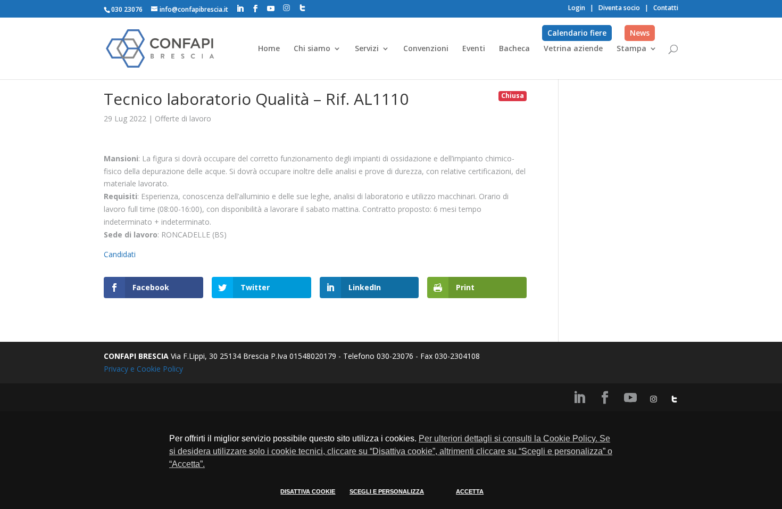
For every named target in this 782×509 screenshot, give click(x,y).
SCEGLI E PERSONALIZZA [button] (387, 491)
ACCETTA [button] (470, 491)
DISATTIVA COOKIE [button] (307, 491)
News (640, 33)
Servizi (367, 49)
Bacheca (514, 49)
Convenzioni (425, 49)
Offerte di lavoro (183, 118)
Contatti (665, 7)
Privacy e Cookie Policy (143, 369)
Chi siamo (312, 49)
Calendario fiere (576, 33)
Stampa (631, 49)
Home (269, 49)
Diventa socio (619, 7)
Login (576, 7)
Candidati (120, 254)
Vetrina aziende (573, 49)
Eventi (473, 49)
